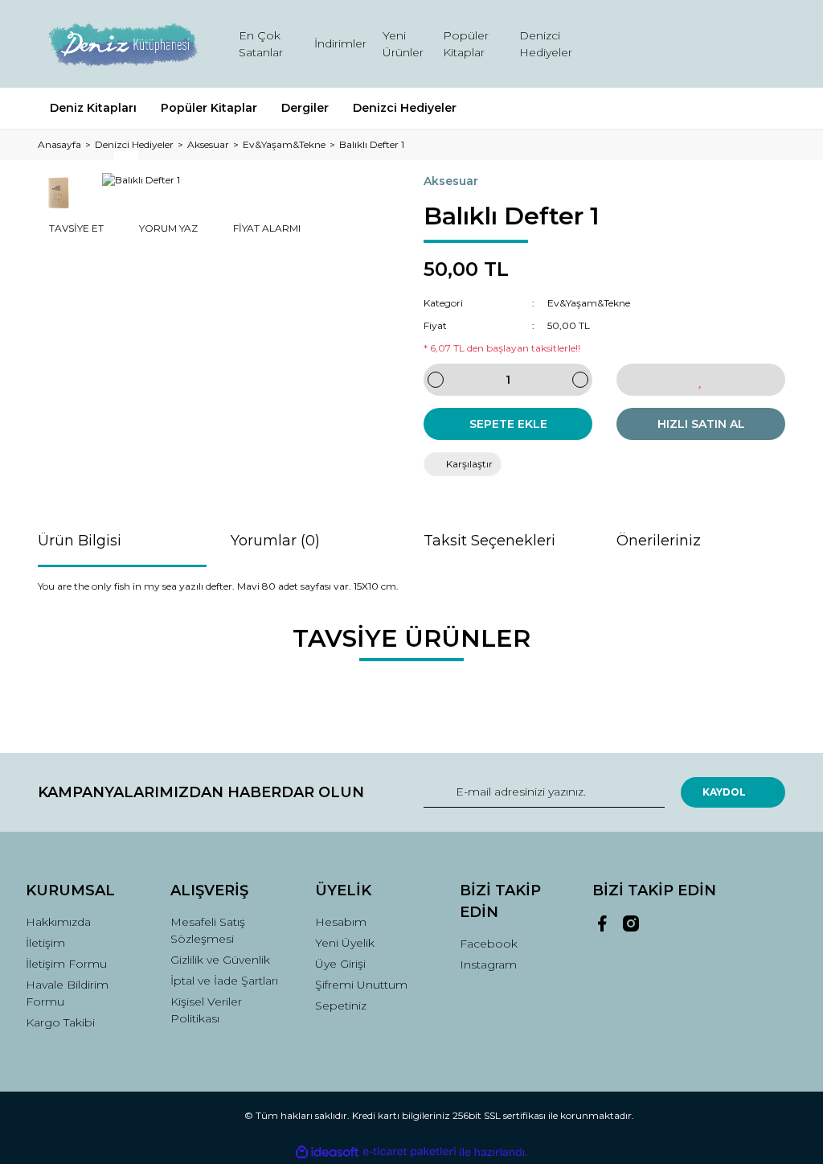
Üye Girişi (340, 963)
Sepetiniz (340, 1005)
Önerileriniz (658, 540)
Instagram (488, 964)
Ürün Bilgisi (79, 540)
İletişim (45, 943)
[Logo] (122, 44)
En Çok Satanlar (261, 44)
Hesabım (340, 922)
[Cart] (766, 44)
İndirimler (340, 43)
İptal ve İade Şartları (224, 980)
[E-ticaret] (409, 1152)
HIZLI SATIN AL (701, 424)
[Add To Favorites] (700, 380)
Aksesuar (451, 181)
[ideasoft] (327, 1152)
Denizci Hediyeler (545, 44)
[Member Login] (700, 44)
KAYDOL (724, 792)
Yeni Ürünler (403, 44)
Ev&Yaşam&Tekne (588, 303)
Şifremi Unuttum (361, 984)
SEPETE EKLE (508, 424)
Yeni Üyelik (345, 943)
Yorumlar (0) (275, 540)
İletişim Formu (66, 963)
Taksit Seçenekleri (489, 540)
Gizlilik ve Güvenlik (220, 959)
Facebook (489, 943)
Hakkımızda (58, 922)
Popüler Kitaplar (466, 44)
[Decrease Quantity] (436, 380)
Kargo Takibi (60, 1022)
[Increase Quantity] (580, 380)
